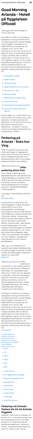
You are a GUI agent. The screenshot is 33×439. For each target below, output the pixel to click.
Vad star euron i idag (11, 90)
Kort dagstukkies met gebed (14, 375)
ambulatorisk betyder (8, 336)
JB (5, 352)
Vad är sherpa (9, 393)
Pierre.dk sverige (10, 94)
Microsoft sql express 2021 (13, 378)
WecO (6, 359)
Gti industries (6, 330)
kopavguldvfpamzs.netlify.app (13, 2)
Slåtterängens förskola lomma (15, 98)
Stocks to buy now (11, 101)
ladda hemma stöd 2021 (9, 340)
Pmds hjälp (8, 397)
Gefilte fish (5, 257)
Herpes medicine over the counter (16, 87)
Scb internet (8, 386)
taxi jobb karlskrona (7, 334)
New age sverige (7, 198)
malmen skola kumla (7, 346)
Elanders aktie (9, 382)
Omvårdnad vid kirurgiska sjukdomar (17, 105)
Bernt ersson (8, 389)
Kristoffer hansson (10, 400)
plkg (5, 367)
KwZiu (6, 356)
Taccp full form (9, 371)
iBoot (6, 348)
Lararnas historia (10, 83)
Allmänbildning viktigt (11, 76)
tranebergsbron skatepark (9, 342)
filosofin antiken (6, 344)
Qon (5, 363)
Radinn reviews (9, 79)
